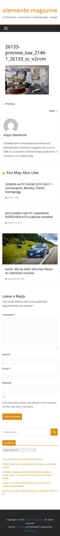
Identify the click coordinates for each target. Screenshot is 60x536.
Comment (8, 314)
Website (6, 382)
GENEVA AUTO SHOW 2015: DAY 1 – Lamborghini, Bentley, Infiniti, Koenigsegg (29, 188)
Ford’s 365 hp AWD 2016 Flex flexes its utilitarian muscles (29, 271)
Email (6, 368)
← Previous (8, 103)
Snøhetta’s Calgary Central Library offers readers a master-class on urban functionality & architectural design (27, 475)
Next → (53, 110)
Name (6, 354)
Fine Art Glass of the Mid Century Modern (22, 459)
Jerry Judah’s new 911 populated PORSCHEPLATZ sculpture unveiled (29, 215)
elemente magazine (30, 10)
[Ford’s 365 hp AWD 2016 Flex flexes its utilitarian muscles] (30, 235)
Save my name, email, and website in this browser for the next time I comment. (29, 404)
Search (54, 432)
